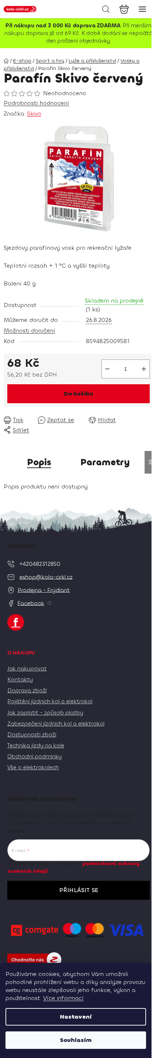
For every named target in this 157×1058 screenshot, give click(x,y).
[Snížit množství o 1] (107, 369)
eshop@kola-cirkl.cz (46, 576)
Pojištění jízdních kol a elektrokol (49, 701)
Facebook (31, 603)
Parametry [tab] (105, 462)
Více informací (63, 998)
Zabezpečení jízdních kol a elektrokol (55, 723)
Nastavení (76, 1016)
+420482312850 (39, 563)
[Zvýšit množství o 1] (143, 369)
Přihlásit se (78, 890)
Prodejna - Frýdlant (44, 590)
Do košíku (78, 393)
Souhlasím (76, 1040)
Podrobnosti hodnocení (36, 103)
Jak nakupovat (27, 668)
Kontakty (20, 679)
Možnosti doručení (29, 330)
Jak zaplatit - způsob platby (45, 712)
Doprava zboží (27, 690)
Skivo (34, 113)
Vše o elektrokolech (33, 767)
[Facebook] (15, 622)
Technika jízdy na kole (35, 745)
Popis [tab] (39, 462)
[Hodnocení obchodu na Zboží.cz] (34, 959)
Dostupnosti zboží (31, 734)
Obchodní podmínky (34, 756)
